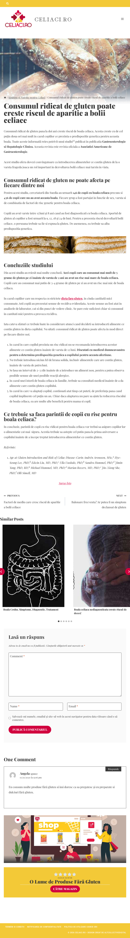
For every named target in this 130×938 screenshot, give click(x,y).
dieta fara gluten (71, 298)
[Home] (5, 97)
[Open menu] (122, 19)
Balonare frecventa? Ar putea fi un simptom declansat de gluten (99, 501)
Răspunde (113, 769)
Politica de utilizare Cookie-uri (80, 927)
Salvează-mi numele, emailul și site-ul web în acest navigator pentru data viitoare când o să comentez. (64, 718)
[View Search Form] (7, 3)
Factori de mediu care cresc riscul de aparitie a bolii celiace (32, 501)
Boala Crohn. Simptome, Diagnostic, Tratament (30, 609)
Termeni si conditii (14, 927)
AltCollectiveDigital (115, 932)
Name (15, 706)
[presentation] (33, 566)
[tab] (58, 621)
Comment (17, 656)
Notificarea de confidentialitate (44, 927)
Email (73, 706)
